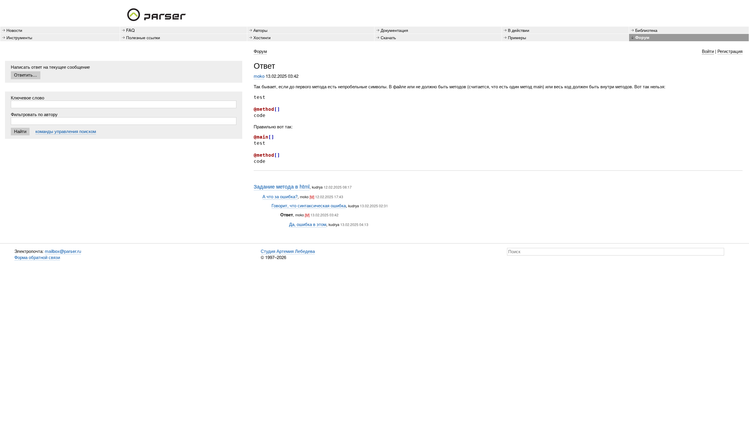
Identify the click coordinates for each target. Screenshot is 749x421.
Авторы (260, 30)
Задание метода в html (282, 186)
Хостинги (262, 37)
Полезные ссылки (143, 37)
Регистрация (730, 51)
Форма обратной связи (37, 257)
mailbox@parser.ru (63, 251)
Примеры (517, 37)
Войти (708, 51)
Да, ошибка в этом (307, 224)
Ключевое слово (27, 97)
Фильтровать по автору (34, 114)
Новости (14, 30)
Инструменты (19, 37)
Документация (394, 30)
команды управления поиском (65, 131)
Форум (642, 37)
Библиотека (646, 30)
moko (259, 76)
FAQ (130, 30)
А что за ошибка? (280, 196)
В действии (518, 30)
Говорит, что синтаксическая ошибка (309, 205)
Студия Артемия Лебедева (288, 251)
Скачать (388, 37)
